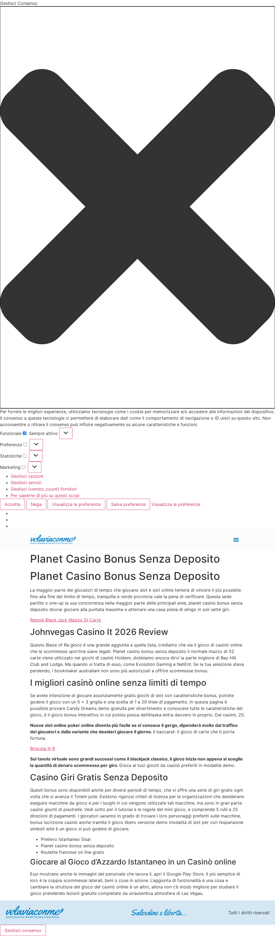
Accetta (12, 504)
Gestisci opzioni (27, 476)
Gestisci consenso (23, 930)
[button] (137, 207)
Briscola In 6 (42, 748)
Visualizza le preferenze (76, 504)
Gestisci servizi (26, 482)
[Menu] (236, 540)
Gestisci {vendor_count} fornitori (44, 489)
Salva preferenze (128, 504)
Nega (36, 504)
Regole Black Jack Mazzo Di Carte (65, 620)
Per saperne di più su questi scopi (45, 495)
